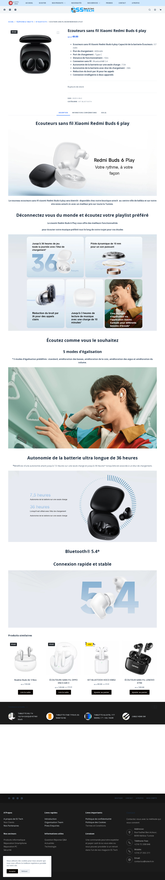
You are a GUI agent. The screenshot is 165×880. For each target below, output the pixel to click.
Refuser (25, 871)
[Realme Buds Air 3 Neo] (25, 658)
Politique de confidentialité (98, 818)
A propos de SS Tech (13, 818)
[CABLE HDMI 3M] (126, 716)
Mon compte (151, 798)
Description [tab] (63, 113)
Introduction (51, 818)
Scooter (42, 3)
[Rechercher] (150, 10)
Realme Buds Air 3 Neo (25, 679)
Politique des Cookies (96, 822)
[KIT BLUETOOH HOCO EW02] (101, 658)
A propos (139, 798)
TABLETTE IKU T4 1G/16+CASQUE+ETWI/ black (28, 716)
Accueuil (29, 3)
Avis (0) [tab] (103, 113)
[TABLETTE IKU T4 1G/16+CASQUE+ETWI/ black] (11, 716)
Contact (122, 3)
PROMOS (109, 3)
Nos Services (92, 3)
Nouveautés (76, 3)
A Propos (135, 3)
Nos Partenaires (11, 825)
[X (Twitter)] (10, 10)
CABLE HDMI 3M (139, 716)
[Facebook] (4, 10)
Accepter (12, 871)
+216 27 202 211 (142, 852)
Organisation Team (54, 822)
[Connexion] (155, 10)
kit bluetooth (85, 101)
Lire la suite (25, 692)
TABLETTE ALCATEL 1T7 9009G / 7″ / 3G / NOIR (104, 716)
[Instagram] (15, 10)
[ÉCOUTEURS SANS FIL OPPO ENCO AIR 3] (63, 658)
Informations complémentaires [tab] (84, 113)
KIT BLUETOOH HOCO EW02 (101, 679)
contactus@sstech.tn (144, 861)
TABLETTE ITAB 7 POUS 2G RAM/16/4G (67, 716)
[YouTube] (22, 798)
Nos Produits (57, 3)
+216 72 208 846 (142, 844)
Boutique (119, 798)
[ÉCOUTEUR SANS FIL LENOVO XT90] (139, 658)
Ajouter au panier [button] (101, 692)
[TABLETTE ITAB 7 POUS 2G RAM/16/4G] (50, 716)
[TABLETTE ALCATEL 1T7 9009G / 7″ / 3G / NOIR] (88, 716)
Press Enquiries (52, 825)
